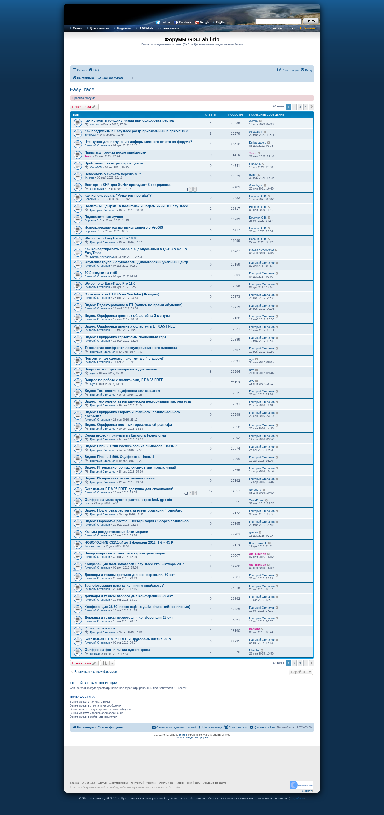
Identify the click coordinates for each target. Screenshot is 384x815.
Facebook (185, 22)
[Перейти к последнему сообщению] (261, 121)
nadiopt (254, 628)
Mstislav (95, 653)
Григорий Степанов (97, 145)
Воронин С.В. (93, 198)
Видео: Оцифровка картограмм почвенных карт (125, 337)
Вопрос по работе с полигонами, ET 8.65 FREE (124, 380)
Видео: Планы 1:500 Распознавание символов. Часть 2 (131, 446)
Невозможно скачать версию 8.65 (113, 174)
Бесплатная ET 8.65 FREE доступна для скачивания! (129, 489)
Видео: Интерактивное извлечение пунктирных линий (130, 467)
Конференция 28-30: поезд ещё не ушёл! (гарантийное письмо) (137, 607)
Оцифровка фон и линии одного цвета (117, 650)
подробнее (297, 798)
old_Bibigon (257, 553)
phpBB (183, 734)
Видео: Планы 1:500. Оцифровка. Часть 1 (119, 457)
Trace (88, 156)
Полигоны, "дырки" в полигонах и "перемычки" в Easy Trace (136, 206)
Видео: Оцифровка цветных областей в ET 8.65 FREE (130, 326)
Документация (99, 28)
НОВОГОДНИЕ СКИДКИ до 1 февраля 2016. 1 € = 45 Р (129, 542)
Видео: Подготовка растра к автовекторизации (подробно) (134, 510)
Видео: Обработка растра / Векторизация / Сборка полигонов (137, 521)
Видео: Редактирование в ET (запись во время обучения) (133, 305)
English (220, 22)
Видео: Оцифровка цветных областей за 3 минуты (127, 316)
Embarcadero (257, 142)
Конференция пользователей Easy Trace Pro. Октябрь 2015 (134, 564)
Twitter (165, 22)
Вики (180, 782)
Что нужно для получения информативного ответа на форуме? (138, 142)
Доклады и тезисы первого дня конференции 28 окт (129, 617)
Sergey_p (255, 489)
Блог (292, 28)
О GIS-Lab (146, 28)
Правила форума (83, 98)
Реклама (309, 28)
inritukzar (90, 134)
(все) (171, 782)
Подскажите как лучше (104, 217)
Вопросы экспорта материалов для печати (121, 369)
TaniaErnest (256, 500)
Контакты (136, 782)
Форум (277, 28)
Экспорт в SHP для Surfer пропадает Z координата (127, 185)
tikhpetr (89, 177)
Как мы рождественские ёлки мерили (116, 532)
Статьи (77, 28)
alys (251, 359)
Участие (150, 782)
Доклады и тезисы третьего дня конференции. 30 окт (130, 575)
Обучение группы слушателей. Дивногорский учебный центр (136, 262)
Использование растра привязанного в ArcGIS (124, 227)
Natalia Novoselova (102, 257)
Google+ (205, 22)
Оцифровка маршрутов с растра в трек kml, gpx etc (128, 500)
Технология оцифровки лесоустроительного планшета (131, 348)
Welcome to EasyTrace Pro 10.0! (111, 238)
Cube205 (96, 167)
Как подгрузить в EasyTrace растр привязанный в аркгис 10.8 (136, 131)
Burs (88, 503)
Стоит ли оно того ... (102, 628)
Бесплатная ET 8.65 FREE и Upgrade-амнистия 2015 (128, 639)
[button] (311, 107)
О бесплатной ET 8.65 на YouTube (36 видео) (122, 294)
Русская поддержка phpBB (192, 737)
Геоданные (124, 28)
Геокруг (307, 790)
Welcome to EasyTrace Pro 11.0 (110, 283)
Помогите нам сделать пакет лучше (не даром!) (124, 358)
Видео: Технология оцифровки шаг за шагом (122, 391)
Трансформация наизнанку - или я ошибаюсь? (124, 585)
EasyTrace (82, 89)
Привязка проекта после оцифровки (115, 152)
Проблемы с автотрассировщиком (114, 163)
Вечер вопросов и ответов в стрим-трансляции (125, 553)
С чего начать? (170, 28)
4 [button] (306, 106)
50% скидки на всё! (101, 273)
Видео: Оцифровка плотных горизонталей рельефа (128, 425)
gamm (253, 174)
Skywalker (256, 131)
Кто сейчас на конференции (93, 683)
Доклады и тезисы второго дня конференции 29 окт (129, 596)
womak (94, 124)
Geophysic (97, 188)
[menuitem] (94, 70)
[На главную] (192, 11)
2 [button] (294, 106)
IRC (197, 782)
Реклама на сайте (214, 782)
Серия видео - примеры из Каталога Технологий (125, 435)
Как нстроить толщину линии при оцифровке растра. (130, 120)
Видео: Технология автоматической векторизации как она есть (138, 401)
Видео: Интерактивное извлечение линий (120, 478)
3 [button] (300, 106)
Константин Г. (94, 546)
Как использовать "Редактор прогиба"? (118, 195)
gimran (253, 532)
